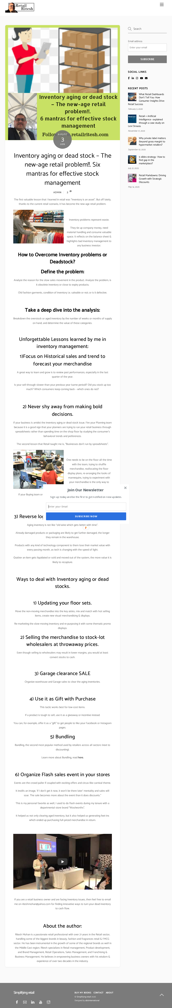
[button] (86, 489)
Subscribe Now (86, 516)
